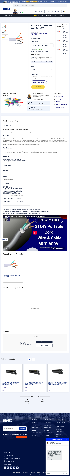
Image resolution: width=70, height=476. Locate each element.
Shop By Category (8, 15)
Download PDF (43, 33)
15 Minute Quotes (63, 1)
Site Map (39, 472)
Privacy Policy (32, 472)
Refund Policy (59, 431)
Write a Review (35, 32)
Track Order (40, 11)
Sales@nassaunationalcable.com (13, 458)
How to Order (47, 430)
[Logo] (8, 9)
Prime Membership (48, 432)
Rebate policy (47, 435)
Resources (50, 11)
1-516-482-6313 (53, 1)
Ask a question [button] (44, 345)
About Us (33, 422)
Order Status (59, 96)
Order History (59, 434)
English (62, 15)
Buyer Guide (35, 34)
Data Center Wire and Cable (60, 423)
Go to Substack (21, 436)
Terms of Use (25, 472)
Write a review (44, 342)
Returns (58, 101)
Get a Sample (59, 436)
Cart (65, 11)
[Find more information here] (57, 456)
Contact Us (34, 430)
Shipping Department (48, 425)
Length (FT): (34, 74)
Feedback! (4, 239)
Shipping (32, 57)
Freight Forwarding (60, 426)
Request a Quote (47, 422)
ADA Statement (35, 435)
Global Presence (60, 107)
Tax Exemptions (59, 429)
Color (32, 66)
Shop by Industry (35, 427)
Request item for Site (61, 104)
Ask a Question (34, 33)
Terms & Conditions (17, 472)
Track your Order (47, 427)
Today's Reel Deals (52, 15)
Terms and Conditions (36, 432)
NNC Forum (39, 15)
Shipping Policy (60, 99)
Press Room (34, 425)
